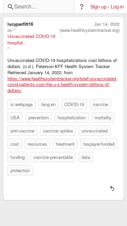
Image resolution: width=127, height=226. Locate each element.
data (86, 157)
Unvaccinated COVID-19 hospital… (31, 39)
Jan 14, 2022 (107, 24)
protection (20, 170)
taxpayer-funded (98, 144)
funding (17, 157)
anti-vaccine (22, 130)
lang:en (48, 104)
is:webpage (21, 104)
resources (37, 144)
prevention (38, 117)
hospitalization (72, 117)
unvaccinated (95, 130)
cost (14, 144)
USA (15, 117)
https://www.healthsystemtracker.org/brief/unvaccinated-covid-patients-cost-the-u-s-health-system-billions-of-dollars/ (62, 85)
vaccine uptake (58, 130)
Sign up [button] (98, 6)
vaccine (100, 104)
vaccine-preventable (53, 157)
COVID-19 (74, 104)
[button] (81, 6)
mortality (102, 117)
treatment (65, 144)
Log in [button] (117, 6)
